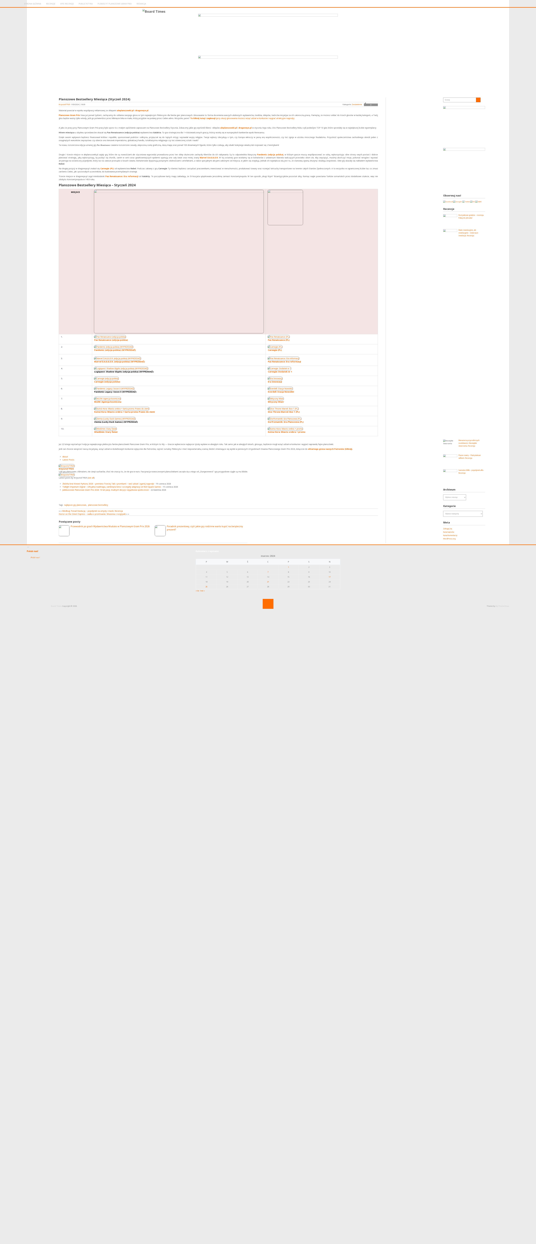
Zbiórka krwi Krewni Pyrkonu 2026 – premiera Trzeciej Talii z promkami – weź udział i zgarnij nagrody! (108, 483)
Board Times (56, 606)
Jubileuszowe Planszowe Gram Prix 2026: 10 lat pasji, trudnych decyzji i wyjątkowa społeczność (105, 490)
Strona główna (32, 3)
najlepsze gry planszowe (75, 505)
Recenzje (50, 3)
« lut (197, 590)
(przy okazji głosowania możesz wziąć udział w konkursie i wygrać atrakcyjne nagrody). (242, 118)
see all (91, 477)
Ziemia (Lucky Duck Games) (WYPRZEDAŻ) (116, 421)
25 (206, 586)
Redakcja (141, 3)
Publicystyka (86, 3)
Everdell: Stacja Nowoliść (281, 391)
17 (330, 577)
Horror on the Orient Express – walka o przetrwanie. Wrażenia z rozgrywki (92, 514)
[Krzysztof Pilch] (66, 466)
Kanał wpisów (448, 532)
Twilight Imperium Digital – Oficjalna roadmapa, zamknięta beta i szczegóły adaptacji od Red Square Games (111, 486)
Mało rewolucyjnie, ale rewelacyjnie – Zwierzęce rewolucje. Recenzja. (468, 233)
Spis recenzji (67, 3)
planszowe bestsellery (98, 505)
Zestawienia (357, 104)
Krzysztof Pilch (64, 104)
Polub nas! (32, 551)
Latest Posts (68, 459)
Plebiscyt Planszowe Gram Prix (115, 3)
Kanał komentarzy (450, 535)
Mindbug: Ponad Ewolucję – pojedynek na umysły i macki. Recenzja (92, 511)
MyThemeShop (502, 606)
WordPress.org (449, 539)
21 (268, 581)
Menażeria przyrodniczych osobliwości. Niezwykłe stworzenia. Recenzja (469, 443)
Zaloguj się (447, 528)
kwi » (202, 590)
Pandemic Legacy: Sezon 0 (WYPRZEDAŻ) (115, 391)
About (65, 456)
